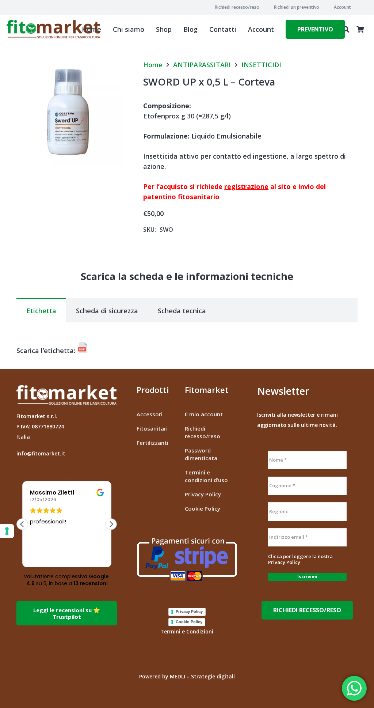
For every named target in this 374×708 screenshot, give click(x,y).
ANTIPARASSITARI (202, 64)
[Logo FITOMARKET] (53, 29)
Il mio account (204, 414)
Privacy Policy (203, 494)
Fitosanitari (152, 428)
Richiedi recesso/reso (202, 432)
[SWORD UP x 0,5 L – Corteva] (69, 65)
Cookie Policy (202, 508)
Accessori (150, 414)
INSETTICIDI (261, 64)
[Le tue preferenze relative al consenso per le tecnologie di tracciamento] (7, 531)
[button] (353, 7)
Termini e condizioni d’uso (206, 476)
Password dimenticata (201, 454)
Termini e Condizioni (186, 631)
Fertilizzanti (152, 442)
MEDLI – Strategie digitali (202, 676)
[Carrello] (360, 29)
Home (153, 64)
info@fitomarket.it (40, 453)
